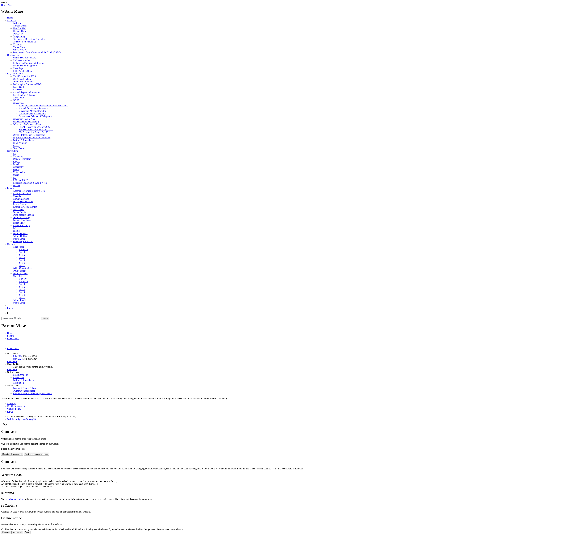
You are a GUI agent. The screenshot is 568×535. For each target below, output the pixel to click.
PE (14, 177)
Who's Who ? (19, 49)
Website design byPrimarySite (22, 419)
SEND (16, 145)
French (16, 164)
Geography (18, 167)
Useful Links (19, 239)
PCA (15, 228)
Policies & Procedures (23, 140)
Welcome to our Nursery (24, 57)
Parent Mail (18, 377)
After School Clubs (22, 193)
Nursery (22, 278)
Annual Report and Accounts (26, 92)
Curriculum (18, 97)
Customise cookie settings (36, 454)
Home (10, 17)
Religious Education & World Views (30, 183)
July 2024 (17, 356)
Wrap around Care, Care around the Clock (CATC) (37, 52)
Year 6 (22, 265)
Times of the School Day (24, 41)
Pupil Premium (20, 143)
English (16, 161)
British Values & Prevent (24, 95)
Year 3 (22, 257)
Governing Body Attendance (32, 113)
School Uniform (20, 236)
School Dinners (20, 233)
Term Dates (18, 148)
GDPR (16, 100)
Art (14, 153)
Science (16, 185)
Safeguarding (19, 36)
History (16, 169)
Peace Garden (19, 87)
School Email (19, 300)
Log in (10, 308)
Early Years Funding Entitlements (28, 63)
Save (27, 532)
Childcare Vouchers (22, 60)
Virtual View (19, 47)
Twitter (24, 391)
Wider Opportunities (22, 268)
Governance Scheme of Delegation (35, 116)
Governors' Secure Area (24, 119)
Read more (12, 361)
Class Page (18, 68)
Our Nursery (13, 55)
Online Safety (19, 212)
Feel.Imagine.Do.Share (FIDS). (27, 84)
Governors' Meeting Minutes (32, 111)
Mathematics (19, 172)
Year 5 (22, 263)
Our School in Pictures (23, 215)
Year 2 (22, 255)
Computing (18, 156)
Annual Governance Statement (33, 108)
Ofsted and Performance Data (27, 124)
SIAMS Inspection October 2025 (34, 127)
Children (11, 244)
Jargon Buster (19, 204)
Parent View (19, 223)
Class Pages (18, 247)
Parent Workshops (21, 225)
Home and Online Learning (26, 121)
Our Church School (22, 79)
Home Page (6, 5)
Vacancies (17, 44)
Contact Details (20, 25)
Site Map (11, 403)
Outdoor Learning (21, 217)
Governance (18, 103)
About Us (11, 20)
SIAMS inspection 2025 (24, 76)
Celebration (18, 383)
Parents (10, 188)
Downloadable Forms (23, 201)
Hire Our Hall (19, 28)
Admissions (18, 89)
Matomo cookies (16, 499)
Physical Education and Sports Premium (31, 137)
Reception (23, 249)
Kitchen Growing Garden (25, 207)
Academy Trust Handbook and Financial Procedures (43, 105)
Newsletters (18, 209)
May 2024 (18, 359)
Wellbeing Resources (23, 241)
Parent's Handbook (22, 220)
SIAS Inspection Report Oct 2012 (35, 132)
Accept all (17, 454)
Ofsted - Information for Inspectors (29, 135)
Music (16, 175)
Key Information (15, 73)
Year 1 (22, 252)
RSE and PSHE (20, 180)
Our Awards (18, 33)
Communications (21, 199)
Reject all (6, 454)
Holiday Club (19, 31)
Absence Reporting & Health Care (29, 191)
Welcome (17, 23)
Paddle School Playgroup (25, 65)
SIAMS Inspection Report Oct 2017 (36, 129)
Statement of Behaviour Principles (29, 39)
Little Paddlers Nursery (24, 71)
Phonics (16, 231)
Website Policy (14, 409)
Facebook (24, 388)
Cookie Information (16, 406)
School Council (20, 273)
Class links (18, 276)
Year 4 (22, 260)
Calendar (17, 196)
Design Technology (22, 159)
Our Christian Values (23, 81)
